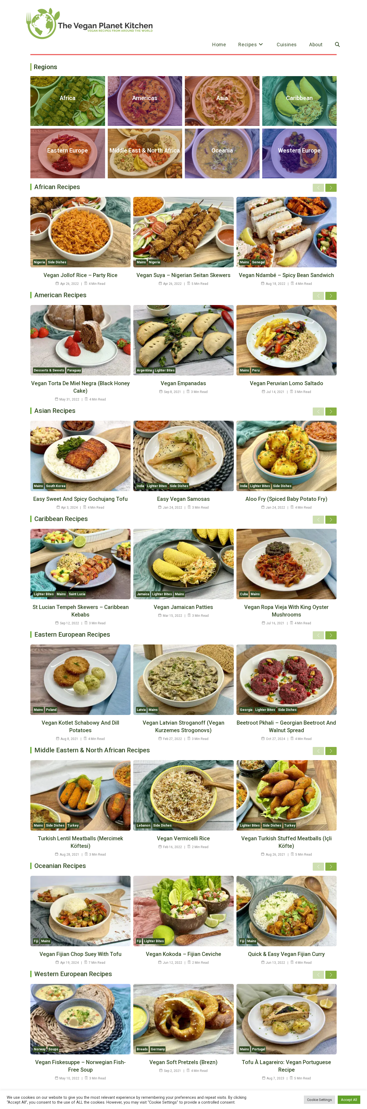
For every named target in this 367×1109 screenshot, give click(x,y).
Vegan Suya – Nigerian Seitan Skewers (183, 275)
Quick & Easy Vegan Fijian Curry (286, 954)
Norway (39, 1049)
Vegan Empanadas (183, 383)
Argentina (144, 370)
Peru (256, 370)
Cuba (244, 594)
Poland (51, 710)
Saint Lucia (77, 594)
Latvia (141, 710)
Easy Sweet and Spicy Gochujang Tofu (80, 499)
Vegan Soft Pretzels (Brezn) (183, 1062)
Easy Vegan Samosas (183, 499)
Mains (141, 262)
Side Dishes (57, 262)
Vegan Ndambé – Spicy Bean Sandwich (286, 275)
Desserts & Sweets (49, 370)
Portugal (258, 1049)
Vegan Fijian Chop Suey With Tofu (80, 954)
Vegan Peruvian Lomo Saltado (286, 383)
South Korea (55, 486)
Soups (53, 1049)
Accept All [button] (349, 1100)
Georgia (246, 710)
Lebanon (143, 825)
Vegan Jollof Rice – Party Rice (80, 275)
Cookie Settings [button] (319, 1100)
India (140, 486)
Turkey (72, 825)
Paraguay (74, 370)
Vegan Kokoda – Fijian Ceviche (183, 954)
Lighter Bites (165, 370)
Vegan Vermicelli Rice (183, 838)
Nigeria (39, 262)
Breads (142, 1049)
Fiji (36, 941)
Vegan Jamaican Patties (183, 607)
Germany (158, 1049)
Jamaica (143, 594)
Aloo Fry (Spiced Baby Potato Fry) (286, 499)
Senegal (258, 262)
